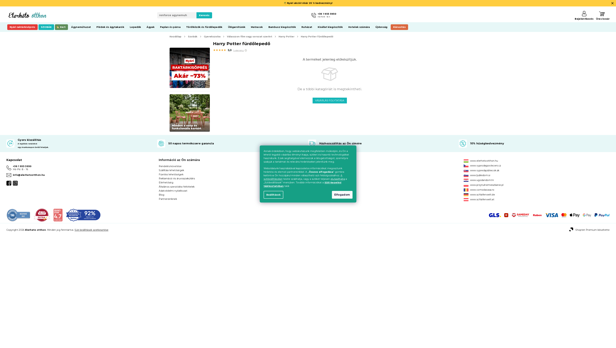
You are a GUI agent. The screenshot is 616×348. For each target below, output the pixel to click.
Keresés (204, 15)
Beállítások (273, 194)
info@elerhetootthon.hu (29, 175)
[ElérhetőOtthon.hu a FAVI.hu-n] (42, 214)
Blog (161, 194)
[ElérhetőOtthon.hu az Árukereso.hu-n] (18, 214)
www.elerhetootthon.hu (484, 160)
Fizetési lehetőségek (171, 174)
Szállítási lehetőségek (171, 170)
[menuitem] (22, 27)
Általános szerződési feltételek (177, 186)
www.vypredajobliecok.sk (484, 170)
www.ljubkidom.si (480, 175)
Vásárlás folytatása (329, 100)
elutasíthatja (338, 179)
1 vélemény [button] (238, 50)
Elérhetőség (166, 182)
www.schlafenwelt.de (482, 194)
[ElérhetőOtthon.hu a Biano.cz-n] (57, 214)
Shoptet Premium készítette (592, 229)
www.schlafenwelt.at (482, 199)
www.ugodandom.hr (482, 180)
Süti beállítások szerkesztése (91, 229)
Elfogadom (342, 194)
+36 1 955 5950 (22, 166)
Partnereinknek (168, 199)
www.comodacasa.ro (482, 189)
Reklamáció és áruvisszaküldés (177, 178)
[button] (246, 50)
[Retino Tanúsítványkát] (83, 214)
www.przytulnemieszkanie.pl (487, 185)
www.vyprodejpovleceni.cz (485, 165)
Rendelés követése (170, 166)
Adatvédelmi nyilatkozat (173, 190)
